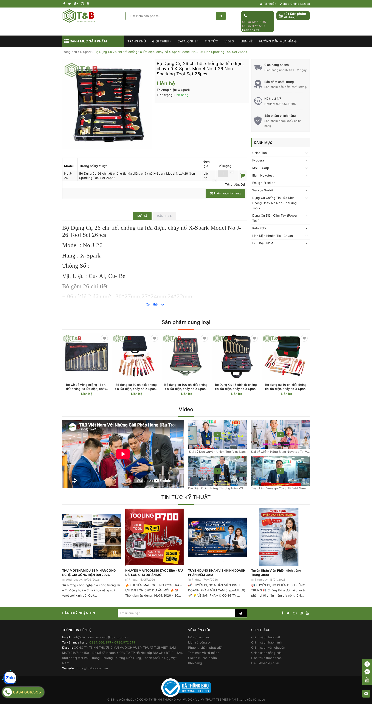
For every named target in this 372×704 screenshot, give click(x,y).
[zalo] (9, 678)
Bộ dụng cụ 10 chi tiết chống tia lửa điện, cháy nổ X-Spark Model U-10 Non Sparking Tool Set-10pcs (136, 387)
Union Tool (260, 153)
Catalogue (187, 41)
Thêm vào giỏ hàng (227, 193)
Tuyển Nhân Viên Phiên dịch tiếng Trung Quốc (276, 573)
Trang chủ (136, 41)
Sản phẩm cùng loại (186, 322)
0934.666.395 (286, 103)
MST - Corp (260, 168)
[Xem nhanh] (107, 393)
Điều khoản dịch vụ (265, 663)
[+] (231, 172)
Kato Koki (259, 228)
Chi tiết (93, 394)
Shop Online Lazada (295, 3)
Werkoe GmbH (262, 190)
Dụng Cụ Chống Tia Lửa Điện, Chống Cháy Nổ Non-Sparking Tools (274, 203)
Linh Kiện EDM (262, 243)
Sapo (261, 699)
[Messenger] (367, 672)
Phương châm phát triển (205, 647)
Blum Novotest (263, 175)
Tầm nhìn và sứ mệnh (203, 652)
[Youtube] (367, 680)
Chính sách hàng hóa (266, 652)
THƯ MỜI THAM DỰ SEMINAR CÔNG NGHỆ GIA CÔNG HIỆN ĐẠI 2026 (89, 573)
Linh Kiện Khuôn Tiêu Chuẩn (272, 235)
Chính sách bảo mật (265, 637)
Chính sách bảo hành (266, 642)
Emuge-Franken (263, 183)
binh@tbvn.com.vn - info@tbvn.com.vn (100, 637)
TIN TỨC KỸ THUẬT (186, 497)
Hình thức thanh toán (266, 658)
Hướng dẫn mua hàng (278, 41)
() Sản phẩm (295, 15)
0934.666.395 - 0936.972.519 (255, 24)
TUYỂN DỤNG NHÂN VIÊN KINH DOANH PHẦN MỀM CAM (216, 573)
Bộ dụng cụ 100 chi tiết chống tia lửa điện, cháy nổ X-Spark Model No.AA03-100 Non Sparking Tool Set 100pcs (186, 387)
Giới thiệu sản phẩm (202, 658)
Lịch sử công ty (199, 642)
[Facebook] (367, 664)
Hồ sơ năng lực (199, 637)
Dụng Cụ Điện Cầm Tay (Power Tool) (274, 218)
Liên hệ (246, 41)
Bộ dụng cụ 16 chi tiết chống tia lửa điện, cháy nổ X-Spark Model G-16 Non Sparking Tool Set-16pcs (286, 387)
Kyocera (258, 160)
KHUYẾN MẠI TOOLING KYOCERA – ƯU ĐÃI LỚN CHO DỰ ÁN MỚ (154, 573)
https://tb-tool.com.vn (92, 668)
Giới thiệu (161, 41)
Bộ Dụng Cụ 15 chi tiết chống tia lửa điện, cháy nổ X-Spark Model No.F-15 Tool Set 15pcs (236, 387)
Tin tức (211, 41)
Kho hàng (195, 663)
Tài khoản (269, 3)
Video (229, 41)
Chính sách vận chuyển (268, 647)
